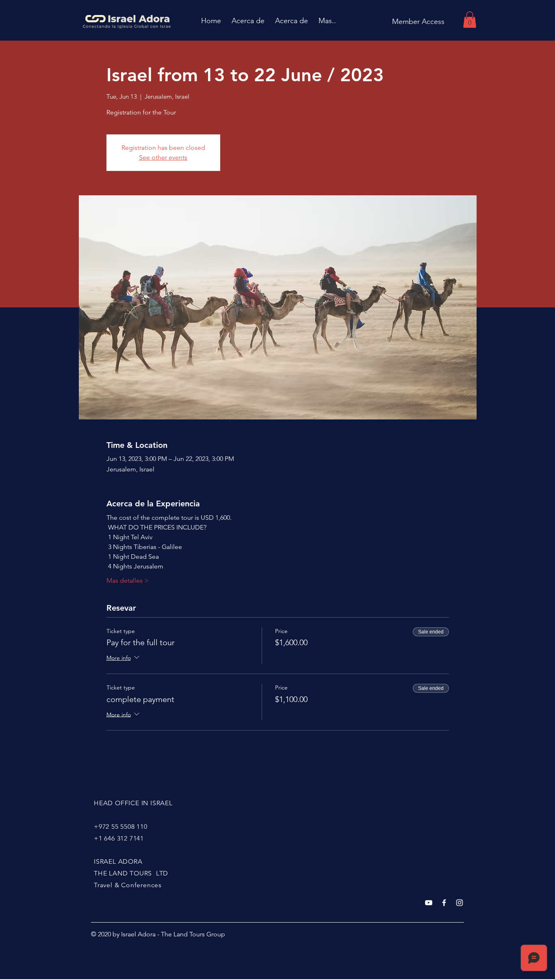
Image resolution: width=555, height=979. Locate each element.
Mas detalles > (127, 580)
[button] (470, 19)
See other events (163, 157)
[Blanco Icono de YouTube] (428, 902)
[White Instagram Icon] (459, 902)
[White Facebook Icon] (444, 902)
